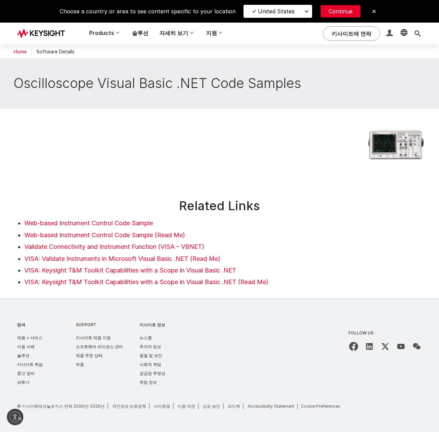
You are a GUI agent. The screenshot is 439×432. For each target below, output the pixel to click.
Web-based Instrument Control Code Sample (88, 223)
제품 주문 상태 (89, 355)
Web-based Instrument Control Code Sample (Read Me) (104, 235)
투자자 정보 (150, 346)
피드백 (234, 406)
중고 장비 (26, 373)
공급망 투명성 (152, 373)
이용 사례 (26, 346)
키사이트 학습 (30, 364)
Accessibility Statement (271, 406)
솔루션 (140, 32)
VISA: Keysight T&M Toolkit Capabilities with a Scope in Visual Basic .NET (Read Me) (146, 281)
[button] (390, 33)
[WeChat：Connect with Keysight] (417, 346)
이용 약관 (186, 406)
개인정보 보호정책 (129, 406)
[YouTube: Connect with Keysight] (401, 346)
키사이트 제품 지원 (93, 337)
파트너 (23, 382)
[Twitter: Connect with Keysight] (385, 346)
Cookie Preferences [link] (320, 406)
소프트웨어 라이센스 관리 (99, 346)
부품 (80, 364)
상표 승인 (211, 406)
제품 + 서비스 (30, 337)
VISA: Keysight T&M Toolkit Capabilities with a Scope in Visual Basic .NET (130, 270)
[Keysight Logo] (43, 33)
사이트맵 (162, 406)
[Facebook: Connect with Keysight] (353, 346)
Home (20, 51)
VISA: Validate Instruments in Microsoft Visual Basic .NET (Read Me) (122, 258)
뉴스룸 (146, 337)
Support (86, 324)
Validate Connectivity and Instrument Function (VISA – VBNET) (114, 246)
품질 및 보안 (151, 355)
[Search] (418, 33)
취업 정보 (148, 382)
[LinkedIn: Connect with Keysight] (369, 346)
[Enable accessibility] (15, 417)
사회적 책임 (150, 364)
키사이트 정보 (152, 324)
